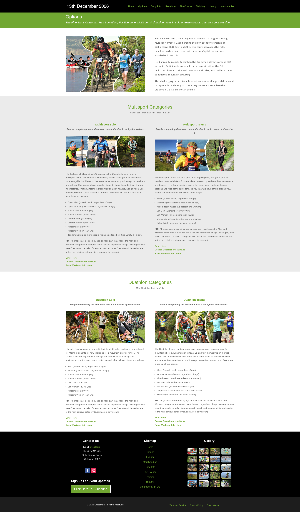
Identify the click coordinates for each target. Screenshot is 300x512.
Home (131, 6)
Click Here (94, 447)
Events (150, 457)
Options (142, 6)
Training (200, 6)
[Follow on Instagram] (93, 470)
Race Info (170, 6)
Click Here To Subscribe (90, 489)
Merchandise (227, 6)
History (213, 6)
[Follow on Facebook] (87, 470)
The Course (186, 6)
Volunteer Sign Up (150, 486)
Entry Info (156, 6)
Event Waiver (213, 505)
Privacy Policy (196, 505)
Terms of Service (178, 505)
